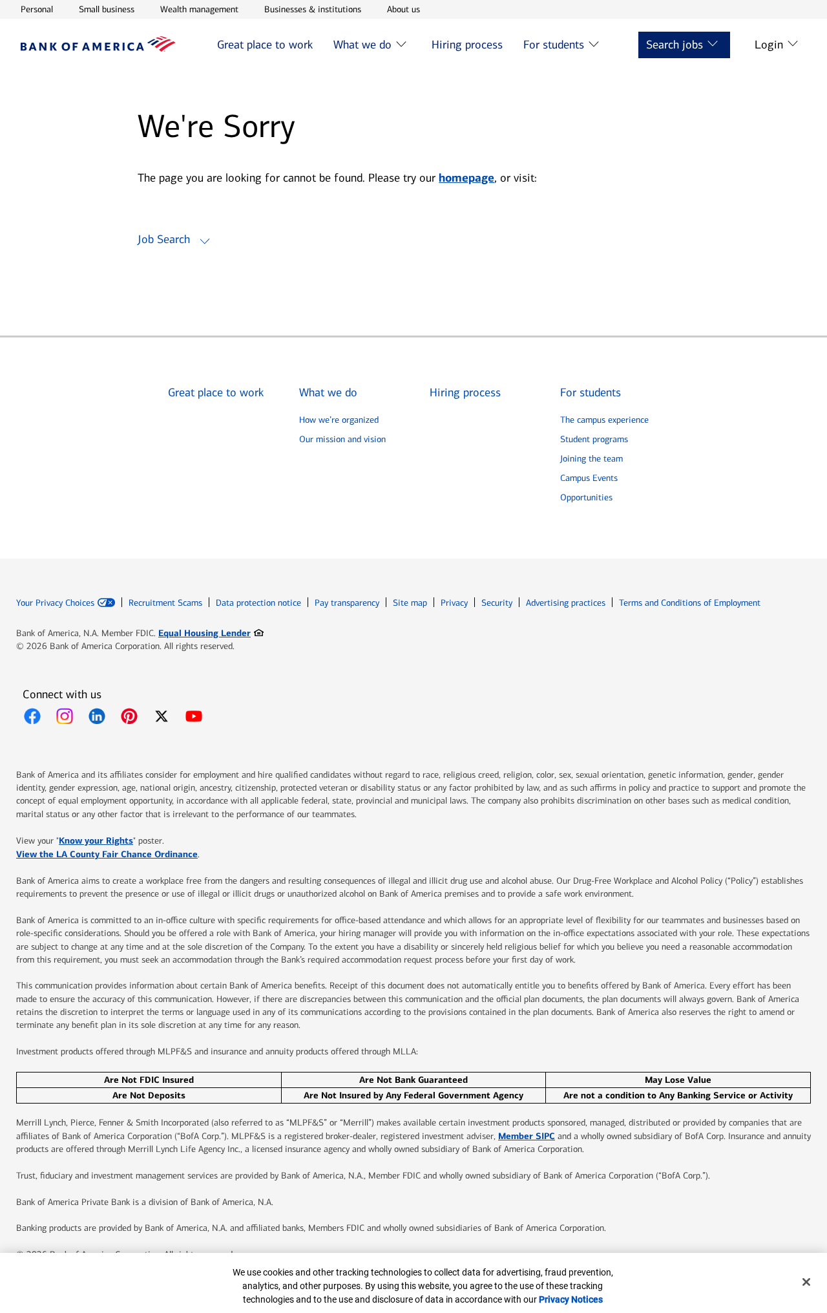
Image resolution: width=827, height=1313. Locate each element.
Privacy (454, 602)
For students (553, 44)
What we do (362, 44)
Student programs (594, 439)
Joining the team (591, 458)
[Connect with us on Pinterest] (129, 716)
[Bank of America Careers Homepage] (98, 48)
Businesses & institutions (312, 9)
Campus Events (589, 478)
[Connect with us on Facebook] (32, 716)
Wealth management (199, 9)
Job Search (164, 239)
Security (496, 602)
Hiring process (467, 44)
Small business (106, 9)
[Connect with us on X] (161, 716)
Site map (410, 602)
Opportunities (586, 497)
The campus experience (604, 419)
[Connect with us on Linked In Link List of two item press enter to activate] (97, 716)
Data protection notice (258, 602)
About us (403, 9)
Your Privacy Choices (55, 603)
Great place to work (265, 44)
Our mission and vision (342, 439)
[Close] (806, 1282)
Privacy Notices (571, 1299)
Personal (37, 9)
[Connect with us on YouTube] (194, 716)
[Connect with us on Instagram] (64, 716)
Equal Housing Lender (211, 632)
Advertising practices (565, 602)
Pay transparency (347, 602)
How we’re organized (339, 419)
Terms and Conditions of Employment (689, 602)
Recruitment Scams (165, 602)
